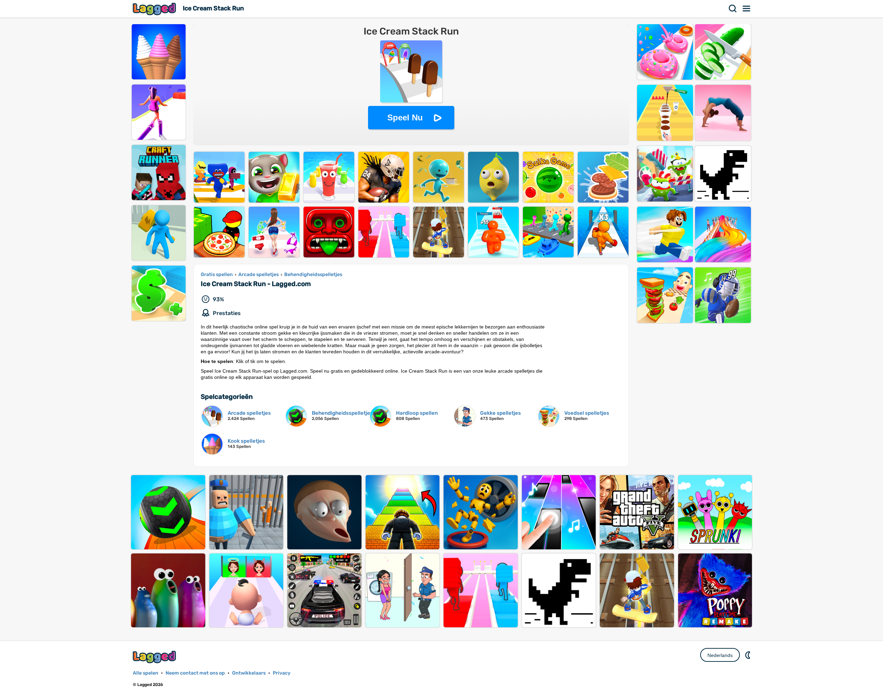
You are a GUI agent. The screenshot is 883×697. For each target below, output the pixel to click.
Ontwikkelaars (249, 673)
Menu (747, 8)
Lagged (155, 9)
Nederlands (720, 655)
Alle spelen (145, 673)
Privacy (281, 673)
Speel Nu (405, 117)
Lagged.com (155, 657)
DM (748, 655)
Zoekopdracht (733, 8)
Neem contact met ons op (195, 673)
